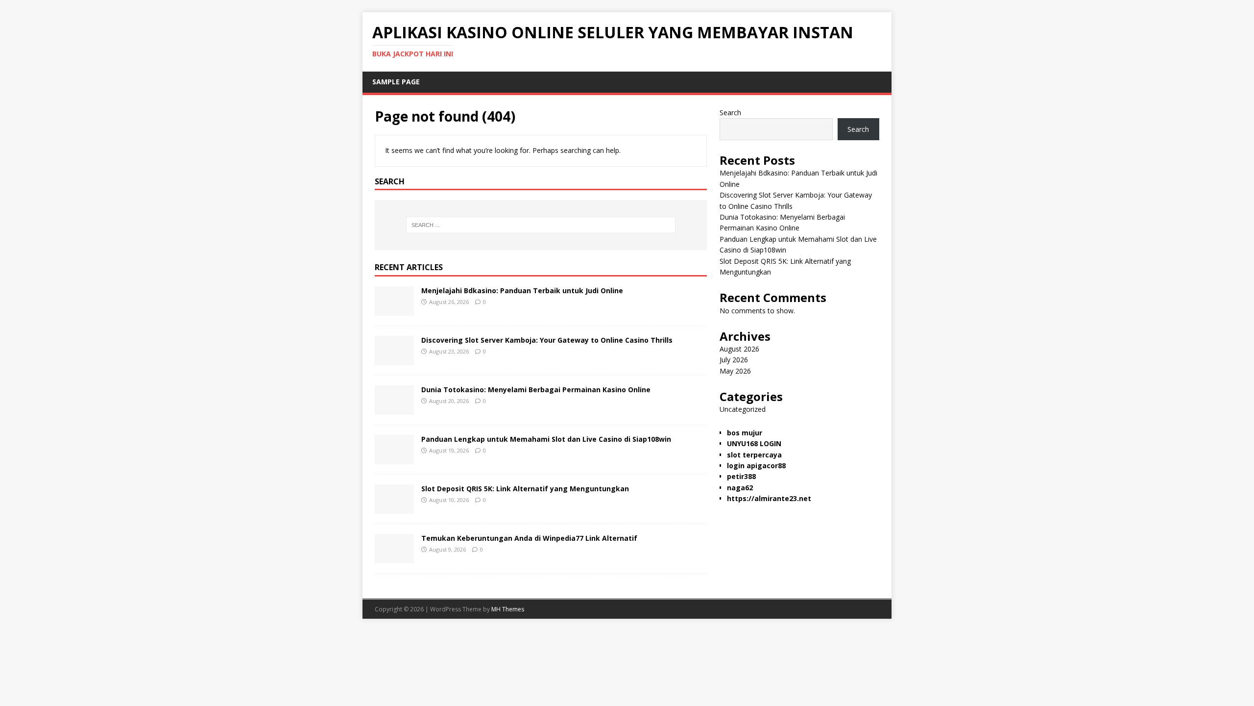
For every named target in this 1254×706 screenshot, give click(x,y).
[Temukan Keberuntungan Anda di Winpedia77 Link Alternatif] (394, 557)
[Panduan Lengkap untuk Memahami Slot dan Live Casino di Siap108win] (394, 458)
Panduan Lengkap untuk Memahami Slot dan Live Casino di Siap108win (546, 439)
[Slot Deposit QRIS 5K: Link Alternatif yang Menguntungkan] (394, 508)
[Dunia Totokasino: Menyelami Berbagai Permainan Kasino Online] (394, 409)
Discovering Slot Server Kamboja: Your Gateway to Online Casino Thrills (547, 340)
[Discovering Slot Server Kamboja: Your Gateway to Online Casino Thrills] (394, 359)
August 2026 (739, 348)
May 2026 (735, 371)
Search (730, 112)
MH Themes (507, 609)
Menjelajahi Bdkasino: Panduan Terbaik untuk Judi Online (522, 290)
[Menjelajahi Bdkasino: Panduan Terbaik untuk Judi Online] (394, 310)
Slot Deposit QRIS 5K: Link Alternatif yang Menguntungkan (525, 488)
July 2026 (734, 359)
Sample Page (396, 81)
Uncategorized (743, 409)
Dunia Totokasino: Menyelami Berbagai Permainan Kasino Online (536, 389)
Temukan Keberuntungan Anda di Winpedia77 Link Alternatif (529, 538)
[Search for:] (540, 225)
